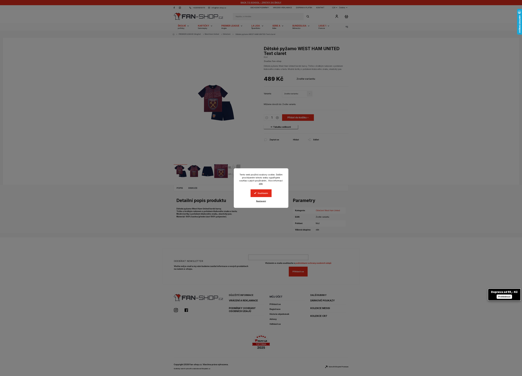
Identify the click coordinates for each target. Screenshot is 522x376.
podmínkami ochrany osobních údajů (313, 263)
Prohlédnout (504, 296)
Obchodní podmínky (259, 8)
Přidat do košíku (297, 117)
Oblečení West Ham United (328, 210)
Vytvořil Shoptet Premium (338, 367)
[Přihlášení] (337, 16)
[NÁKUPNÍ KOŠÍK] (346, 16)
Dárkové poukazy (322, 300)
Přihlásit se (298, 271)
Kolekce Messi (320, 308)
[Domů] (174, 34)
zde (261, 183)
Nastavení (261, 201)
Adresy (273, 319)
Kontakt (320, 8)
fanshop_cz (180, 8)
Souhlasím (263, 193)
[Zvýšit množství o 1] (277, 118)
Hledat (309, 16)
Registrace (275, 309)
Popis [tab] (180, 188)
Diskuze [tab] (192, 188)
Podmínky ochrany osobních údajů (242, 310)
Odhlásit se (275, 324)
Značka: (272, 61)
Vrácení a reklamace (282, 8)
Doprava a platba (304, 8)
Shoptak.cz (205, 369)
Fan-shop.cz (174, 8)
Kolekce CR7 (318, 315)
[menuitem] (184, 27)
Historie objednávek (279, 314)
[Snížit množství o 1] (266, 118)
